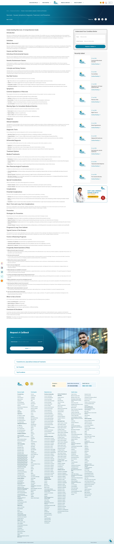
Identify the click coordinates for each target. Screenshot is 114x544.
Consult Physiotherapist (48, 430)
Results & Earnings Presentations (20, 483)
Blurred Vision (46, 485)
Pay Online (59, 512)
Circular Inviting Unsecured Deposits (22, 496)
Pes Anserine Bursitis (96, 176)
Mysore (32, 427)
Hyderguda (33, 443)
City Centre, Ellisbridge (35, 476)
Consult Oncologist (47, 402)
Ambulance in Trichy (61, 508)
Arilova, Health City (34, 454)
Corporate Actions (20, 473)
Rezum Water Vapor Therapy (90, 436)
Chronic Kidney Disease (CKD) (76, 434)
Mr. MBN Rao (19, 425)
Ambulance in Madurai (62, 495)
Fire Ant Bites (94, 74)
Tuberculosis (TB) (47, 519)
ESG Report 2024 (20, 450)
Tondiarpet (33, 402)
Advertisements (20, 500)
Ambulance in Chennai (62, 477)
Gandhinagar (33, 478)
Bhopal (32, 494)
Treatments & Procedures (75, 465)
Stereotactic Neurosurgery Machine (89, 443)
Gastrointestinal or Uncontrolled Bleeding (90, 413)
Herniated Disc (47, 501)
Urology (59, 403)
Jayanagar (32, 422)
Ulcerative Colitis (47, 521)
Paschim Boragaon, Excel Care (36, 488)
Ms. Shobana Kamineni (21, 420)
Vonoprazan (87, 460)
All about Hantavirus (75, 422)
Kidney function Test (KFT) (89, 484)
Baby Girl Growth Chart (75, 395)
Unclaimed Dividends (21, 494)
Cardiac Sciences (61, 397)
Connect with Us (20, 518)
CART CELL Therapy (75, 473)
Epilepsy (45, 496)
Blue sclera (86, 411)
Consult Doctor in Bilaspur (49, 454)
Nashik (32, 473)
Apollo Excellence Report (22, 439)
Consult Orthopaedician (48, 397)
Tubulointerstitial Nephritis (97, 163)
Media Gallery (19, 511)
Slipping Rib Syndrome (96, 138)
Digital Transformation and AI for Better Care (23, 536)
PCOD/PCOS (46, 511)
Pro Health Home (61, 464)
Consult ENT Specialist (48, 413)
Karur (32, 430)
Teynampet (33, 398)
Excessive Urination (88, 398)
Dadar (32, 470)
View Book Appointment (2, 263)
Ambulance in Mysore (61, 498)
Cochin (32, 414)
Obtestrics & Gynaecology (62, 408)
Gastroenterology (61, 402)
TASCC (18, 534)
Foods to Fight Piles (75, 415)
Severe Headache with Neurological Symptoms (89, 407)
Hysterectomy (73, 479)
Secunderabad (33, 449)
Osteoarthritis (73, 452)
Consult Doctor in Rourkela (49, 473)
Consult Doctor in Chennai (49, 438)
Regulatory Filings (20, 487)
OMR (32, 400)
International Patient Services (63, 511)
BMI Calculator (87, 490)
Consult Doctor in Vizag (48, 476)
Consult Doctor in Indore (48, 457)
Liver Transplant (74, 484)
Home (8, 10)
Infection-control (20, 529)
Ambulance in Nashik (61, 500)
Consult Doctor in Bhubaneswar (50, 452)
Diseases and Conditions (15, 10)
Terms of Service (94, 542)
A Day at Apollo (20, 408)
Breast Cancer (46, 487)
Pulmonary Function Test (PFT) (90, 479)
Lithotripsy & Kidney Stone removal (76, 483)
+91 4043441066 (72, 386)
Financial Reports (20, 480)
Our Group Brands (20, 402)
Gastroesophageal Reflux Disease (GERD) (48, 498)
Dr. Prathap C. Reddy (21, 415)
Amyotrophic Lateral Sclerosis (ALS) (76, 428)
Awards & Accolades (21, 403)
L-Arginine (86, 454)
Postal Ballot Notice (21, 475)
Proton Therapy (74, 492)
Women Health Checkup (62, 426)
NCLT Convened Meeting (22, 492)
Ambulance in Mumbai (62, 496)
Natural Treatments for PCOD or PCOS (77, 419)
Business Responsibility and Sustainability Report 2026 (22, 465)
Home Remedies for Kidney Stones (76, 401)
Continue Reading (95, 64)
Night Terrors (94, 112)
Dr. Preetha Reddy (20, 417)
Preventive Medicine (61, 416)
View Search (2, 281)
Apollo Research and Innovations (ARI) (23, 437)
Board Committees (20, 468)
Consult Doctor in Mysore (49, 466)
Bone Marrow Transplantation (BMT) (76, 470)
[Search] (103, 3)
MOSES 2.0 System (88, 434)
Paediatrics (60, 413)
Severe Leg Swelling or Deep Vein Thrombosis (90, 409)
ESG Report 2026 (20, 453)
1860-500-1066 (87, 386)
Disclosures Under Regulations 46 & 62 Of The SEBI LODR (22, 489)
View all (72, 424)
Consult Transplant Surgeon (49, 433)
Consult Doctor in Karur (48, 462)
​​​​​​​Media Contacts (20, 513)
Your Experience (60, 468)
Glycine (86, 452)
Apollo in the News (20, 507)
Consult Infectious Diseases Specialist (49, 428)
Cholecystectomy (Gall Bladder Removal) (76, 476)
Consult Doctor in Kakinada (49, 458)
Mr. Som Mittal (20, 427)
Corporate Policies (20, 470)
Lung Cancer (46, 508)
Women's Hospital (34, 408)
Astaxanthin (87, 449)
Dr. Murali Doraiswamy (21, 430)
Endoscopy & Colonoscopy (89, 476)
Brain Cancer (73, 431)
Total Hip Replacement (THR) (76, 491)
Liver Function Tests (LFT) (89, 481)
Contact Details (20, 503)
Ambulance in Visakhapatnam (63, 509)
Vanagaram (33, 397)
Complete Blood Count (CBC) (90, 482)
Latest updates (20, 523)
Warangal (32, 451)
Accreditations (20, 526)
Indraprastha (33, 460)
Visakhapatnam (33, 452)
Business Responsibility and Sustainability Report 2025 (22, 462)
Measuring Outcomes (21, 531)
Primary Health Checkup (62, 435)
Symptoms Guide (88, 394)
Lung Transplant (74, 486)
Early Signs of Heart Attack (76, 398)
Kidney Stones (47, 507)
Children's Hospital (34, 406)
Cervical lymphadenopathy (89, 403)
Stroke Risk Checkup (61, 448)
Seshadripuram (33, 424)
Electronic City (33, 419)
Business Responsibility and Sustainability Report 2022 (22, 455)
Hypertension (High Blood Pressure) (49, 503)
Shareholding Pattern (21, 491)
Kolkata (32, 479)
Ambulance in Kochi (61, 490)
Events (18, 510)
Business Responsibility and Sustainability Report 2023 (22, 458)
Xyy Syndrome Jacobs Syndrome (96, 151)
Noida (32, 462)
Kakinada (32, 457)
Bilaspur (32, 491)
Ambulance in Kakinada (62, 485)
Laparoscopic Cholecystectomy (77, 477)
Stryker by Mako (87, 426)
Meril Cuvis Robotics (88, 423)
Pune (32, 471)
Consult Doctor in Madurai (49, 465)
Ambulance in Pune (61, 504)
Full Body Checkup (61, 429)
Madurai (32, 429)
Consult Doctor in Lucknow (49, 463)
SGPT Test (86, 478)
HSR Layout (33, 421)
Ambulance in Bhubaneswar (63, 474)
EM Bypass (33, 481)
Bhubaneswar (33, 490)
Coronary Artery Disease (48, 492)
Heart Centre (33, 411)
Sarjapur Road (33, 425)
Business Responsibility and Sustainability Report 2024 (22, 460)
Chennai (32, 394)
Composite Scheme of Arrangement (21, 498)
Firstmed (32, 405)
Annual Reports (20, 481)
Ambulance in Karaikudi (62, 487)
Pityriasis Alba (94, 99)
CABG (72, 472)
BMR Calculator (87, 492)
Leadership (19, 400)
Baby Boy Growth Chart (75, 397)
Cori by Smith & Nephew (89, 425)
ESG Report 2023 (20, 448)
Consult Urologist (47, 405)
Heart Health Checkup (62, 424)
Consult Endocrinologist (48, 424)
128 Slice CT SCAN (88, 437)
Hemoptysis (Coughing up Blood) (91, 397)
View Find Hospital (2, 268)
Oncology (59, 398)
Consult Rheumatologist (48, 419)
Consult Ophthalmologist (49, 418)
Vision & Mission (20, 397)
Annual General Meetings (22, 471)
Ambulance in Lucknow (62, 493)
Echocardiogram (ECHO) (89, 473)
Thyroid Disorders (47, 518)
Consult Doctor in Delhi (48, 446)
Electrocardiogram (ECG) (89, 474)
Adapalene (86, 448)
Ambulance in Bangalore (62, 473)
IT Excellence (19, 528)
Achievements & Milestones (22, 407)
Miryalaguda (33, 448)
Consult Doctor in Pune (48, 447)
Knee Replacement (74, 468)
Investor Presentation (21, 485)
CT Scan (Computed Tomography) (88, 468)
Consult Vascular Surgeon (49, 415)
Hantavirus (73, 442)
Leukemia (73, 449)
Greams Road (33, 395)
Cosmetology (60, 414)
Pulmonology (60, 406)
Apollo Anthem (20, 399)
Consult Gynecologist (48, 411)
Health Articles (74, 394)
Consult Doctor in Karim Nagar (49, 449)
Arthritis (45, 481)
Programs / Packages (61, 463)
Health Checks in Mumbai (62, 451)
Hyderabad (33, 438)
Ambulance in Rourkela (62, 506)
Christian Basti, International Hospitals (36, 486)
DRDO (32, 440)
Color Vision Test (88, 495)
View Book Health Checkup (2, 272)
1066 (106, 3)
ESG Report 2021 (20, 447)
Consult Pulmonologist (48, 408)
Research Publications (21, 440)
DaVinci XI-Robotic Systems (90, 420)
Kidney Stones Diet (74, 402)
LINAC (86, 431)
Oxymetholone (87, 457)
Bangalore (32, 416)
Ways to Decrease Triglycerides (77, 409)
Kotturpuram (33, 403)
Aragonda (32, 433)
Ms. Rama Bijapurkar (21, 431)
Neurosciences (60, 400)
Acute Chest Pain (88, 395)
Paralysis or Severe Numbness (90, 402)
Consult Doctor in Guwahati (49, 455)
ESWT (86, 439)
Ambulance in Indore (61, 484)
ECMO (86, 433)
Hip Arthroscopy (74, 489)
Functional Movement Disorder (96, 61)
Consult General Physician (49, 407)
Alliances (19, 405)
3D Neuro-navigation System (90, 428)
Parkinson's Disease (47, 513)
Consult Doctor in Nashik (48, 468)
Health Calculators (88, 489)
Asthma (45, 482)
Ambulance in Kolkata (61, 492)
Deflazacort (87, 451)
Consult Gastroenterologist (49, 400)
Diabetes (46, 494)
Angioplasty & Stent (75, 466)
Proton (32, 413)
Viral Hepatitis (46, 522)
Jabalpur (32, 496)
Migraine (45, 510)
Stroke (45, 516)
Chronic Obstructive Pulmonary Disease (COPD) (50, 491)
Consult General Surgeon (49, 421)
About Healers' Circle (21, 521)
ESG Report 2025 (20, 452)
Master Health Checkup (62, 427)
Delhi (32, 459)
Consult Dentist (47, 426)
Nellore (32, 432)
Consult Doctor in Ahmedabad (49, 450)
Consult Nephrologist (48, 403)
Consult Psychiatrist (48, 431)
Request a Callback (89, 46)
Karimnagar (33, 446)
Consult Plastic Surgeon (48, 416)
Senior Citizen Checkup (62, 430)
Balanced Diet (73, 407)
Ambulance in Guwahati (62, 481)
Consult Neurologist (48, 399)
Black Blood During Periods (76, 413)
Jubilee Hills (33, 444)
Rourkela (32, 493)
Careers (18, 410)
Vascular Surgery (61, 411)
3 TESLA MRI (87, 429)
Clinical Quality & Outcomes (22, 525)
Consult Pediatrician (48, 410)
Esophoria (86, 405)
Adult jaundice (87, 415)
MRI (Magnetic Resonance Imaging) (89, 466)
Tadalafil (86, 459)
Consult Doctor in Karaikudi (49, 460)
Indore (32, 467)
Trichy (32, 435)
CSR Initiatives (20, 445)
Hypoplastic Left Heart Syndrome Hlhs (96, 87)
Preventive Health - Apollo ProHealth (62, 461)
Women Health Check (62, 445)
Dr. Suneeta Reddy (20, 418)
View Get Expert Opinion (2, 276)
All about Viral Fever (75, 410)
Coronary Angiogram (88, 471)
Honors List (19, 442)
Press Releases (20, 508)
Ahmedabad (33, 475)
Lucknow (32, 465)
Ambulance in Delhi (61, 479)
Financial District (34, 441)
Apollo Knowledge (20, 435)
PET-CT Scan (87, 470)
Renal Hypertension (96, 125)
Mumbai (32, 468)
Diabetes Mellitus (74, 439)
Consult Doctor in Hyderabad (49, 439)
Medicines (86, 446)
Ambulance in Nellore (61, 501)
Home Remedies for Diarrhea (76, 417)
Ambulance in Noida (61, 503)
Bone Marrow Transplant (75, 429)
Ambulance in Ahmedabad (62, 471)
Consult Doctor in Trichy (48, 474)
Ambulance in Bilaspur (62, 476)
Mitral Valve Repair (74, 488)
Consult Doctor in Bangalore (49, 441)
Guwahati (32, 484)
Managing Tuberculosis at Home (77, 404)
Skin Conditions (74, 458)
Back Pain (46, 484)
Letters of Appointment (21, 476)
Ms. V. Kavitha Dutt (20, 428)
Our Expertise (60, 466)
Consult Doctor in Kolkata (49, 444)
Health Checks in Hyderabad (63, 432)
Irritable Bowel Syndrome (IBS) (49, 505)
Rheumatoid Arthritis (75, 457)
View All (45, 434)
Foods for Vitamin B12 (75, 412)
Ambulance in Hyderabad (62, 482)
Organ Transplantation (62, 405)
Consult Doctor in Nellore (49, 471)
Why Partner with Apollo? (22, 516)
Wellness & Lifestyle (88, 486)
